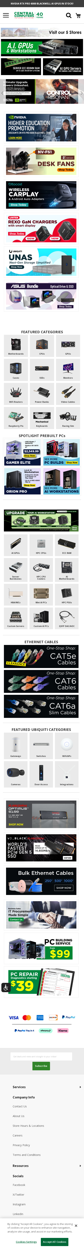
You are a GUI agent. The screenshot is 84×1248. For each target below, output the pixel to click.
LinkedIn (18, 1214)
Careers (17, 1135)
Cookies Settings (26, 1242)
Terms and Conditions (27, 1155)
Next (81, 93)
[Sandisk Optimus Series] (41, 814)
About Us (18, 1116)
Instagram (19, 1204)
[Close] (76, 1225)
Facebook (19, 1185)
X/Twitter (18, 1194)
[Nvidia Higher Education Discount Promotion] (41, 127)
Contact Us (20, 1106)
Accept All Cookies (54, 1242)
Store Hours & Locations (28, 1126)
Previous (3, 93)
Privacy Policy (21, 1145)
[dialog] (42, 1233)
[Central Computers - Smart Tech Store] (34, 15)
